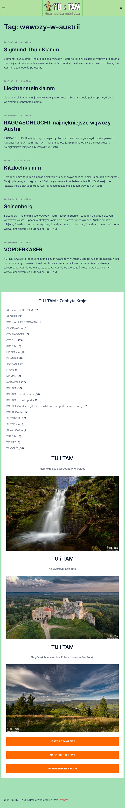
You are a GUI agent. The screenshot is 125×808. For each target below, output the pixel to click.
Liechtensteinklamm (29, 88)
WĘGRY (11, 442)
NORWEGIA (13, 382)
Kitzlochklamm (22, 167)
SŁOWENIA (13, 424)
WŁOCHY (12, 448)
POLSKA (11, 388)
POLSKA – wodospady (20, 394)
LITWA (10, 370)
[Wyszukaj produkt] (121, 8)
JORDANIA (12, 364)
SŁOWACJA (13, 418)
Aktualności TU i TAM (19, 310)
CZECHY (11, 340)
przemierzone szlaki (62, 768)
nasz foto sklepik (62, 755)
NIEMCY (11, 376)
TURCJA (11, 436)
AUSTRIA (26, 42)
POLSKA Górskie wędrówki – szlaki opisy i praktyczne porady (44, 406)
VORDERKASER (23, 249)
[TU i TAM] (62, 7)
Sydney (63, 799)
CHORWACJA (14, 328)
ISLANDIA (12, 358)
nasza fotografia (62, 741)
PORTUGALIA (14, 412)
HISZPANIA (13, 352)
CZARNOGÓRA (15, 334)
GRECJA (11, 346)
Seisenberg (18, 206)
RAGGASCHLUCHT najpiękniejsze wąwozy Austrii (57, 125)
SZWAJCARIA (14, 430)
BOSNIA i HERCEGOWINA (22, 322)
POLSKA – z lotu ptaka (20, 400)
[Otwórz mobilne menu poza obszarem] (3, 8)
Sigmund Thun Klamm (31, 49)
